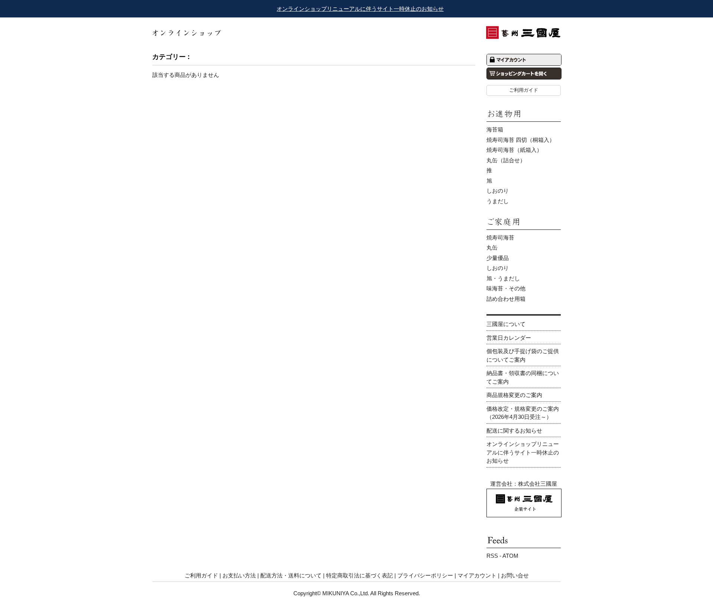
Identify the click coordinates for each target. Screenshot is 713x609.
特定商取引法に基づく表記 (359, 575)
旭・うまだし (503, 278)
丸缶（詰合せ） (505, 160)
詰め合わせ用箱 (505, 299)
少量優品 (497, 258)
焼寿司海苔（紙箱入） (514, 150)
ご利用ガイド (523, 90)
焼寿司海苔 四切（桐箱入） (520, 140)
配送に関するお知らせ (514, 430)
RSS (492, 556)
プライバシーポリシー (425, 575)
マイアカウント (477, 575)
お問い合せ (515, 575)
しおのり (497, 191)
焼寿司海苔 (500, 237)
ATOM (510, 556)
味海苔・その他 (505, 288)
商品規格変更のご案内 (514, 395)
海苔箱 (494, 129)
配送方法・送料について (291, 575)
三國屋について (505, 324)
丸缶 (492, 247)
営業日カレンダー (508, 338)
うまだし (497, 201)
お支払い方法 (239, 575)
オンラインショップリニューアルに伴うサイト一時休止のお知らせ (360, 9)
